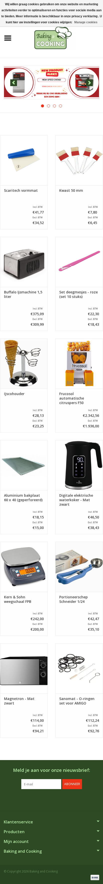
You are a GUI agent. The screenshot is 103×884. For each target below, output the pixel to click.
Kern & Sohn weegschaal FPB (17, 599)
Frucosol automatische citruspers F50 (71, 398)
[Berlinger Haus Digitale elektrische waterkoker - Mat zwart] (79, 465)
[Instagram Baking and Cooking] (56, 799)
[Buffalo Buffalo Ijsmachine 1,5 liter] (24, 262)
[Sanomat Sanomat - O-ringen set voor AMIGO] (79, 668)
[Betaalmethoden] (94, 877)
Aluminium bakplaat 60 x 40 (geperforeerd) (23, 497)
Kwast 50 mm (71, 190)
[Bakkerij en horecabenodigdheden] (59, 37)
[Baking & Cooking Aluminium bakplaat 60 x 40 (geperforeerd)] (24, 465)
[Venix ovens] (51, 82)
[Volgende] (89, 82)
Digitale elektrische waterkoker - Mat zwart (76, 500)
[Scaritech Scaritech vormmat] (24, 160)
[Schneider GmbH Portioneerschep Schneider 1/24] (79, 567)
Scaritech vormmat (21, 190)
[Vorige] (13, 82)
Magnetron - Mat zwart (19, 700)
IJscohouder (14, 394)
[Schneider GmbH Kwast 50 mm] (79, 160)
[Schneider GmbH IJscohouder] (24, 363)
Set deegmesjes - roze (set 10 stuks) (78, 294)
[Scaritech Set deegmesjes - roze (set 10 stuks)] (79, 262)
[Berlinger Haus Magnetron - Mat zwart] (24, 668)
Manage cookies (86, 22)
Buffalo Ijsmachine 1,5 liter (23, 294)
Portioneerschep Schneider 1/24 (73, 599)
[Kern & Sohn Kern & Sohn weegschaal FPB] (24, 567)
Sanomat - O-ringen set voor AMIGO (76, 700)
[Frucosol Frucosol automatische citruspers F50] (79, 363)
